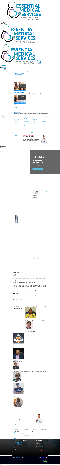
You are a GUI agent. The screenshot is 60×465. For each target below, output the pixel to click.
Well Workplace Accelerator (26, 118)
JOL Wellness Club (44, 121)
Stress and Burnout (35, 119)
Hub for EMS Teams (19, 75)
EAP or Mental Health (17, 136)
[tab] (18, 118)
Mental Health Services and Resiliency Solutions (20, 104)
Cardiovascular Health (17, 121)
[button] (37, 169)
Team (44, 457)
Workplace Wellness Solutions (17, 112)
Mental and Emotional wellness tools (17, 123)
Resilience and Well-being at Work (36, 123)
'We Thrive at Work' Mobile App (27, 125)
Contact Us (18, 76)
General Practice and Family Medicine (19, 92)
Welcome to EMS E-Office (20, 73)
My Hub (18, 74)
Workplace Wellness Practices (35, 121)
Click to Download (14, 438)
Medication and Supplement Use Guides (18, 125)
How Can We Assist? (2, 20)
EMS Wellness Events (26, 121)
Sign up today (35, 197)
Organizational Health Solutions (18, 108)
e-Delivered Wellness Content (26, 123)
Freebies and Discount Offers (44, 118)
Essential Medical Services (17, 457)
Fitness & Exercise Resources (17, 119)
